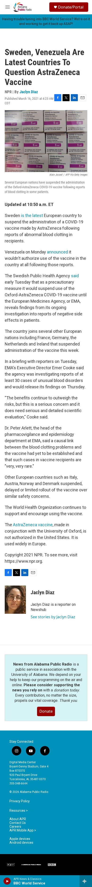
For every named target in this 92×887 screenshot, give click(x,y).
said (75, 275)
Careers (15, 826)
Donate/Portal (71, 7)
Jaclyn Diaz (29, 91)
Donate (46, 711)
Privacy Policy (19, 801)
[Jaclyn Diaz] (15, 600)
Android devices (21, 842)
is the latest (32, 215)
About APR (17, 819)
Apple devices (19, 839)
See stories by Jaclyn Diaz (53, 616)
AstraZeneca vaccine (33, 524)
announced (58, 251)
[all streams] (85, 881)
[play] (7, 881)
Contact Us (17, 823)
